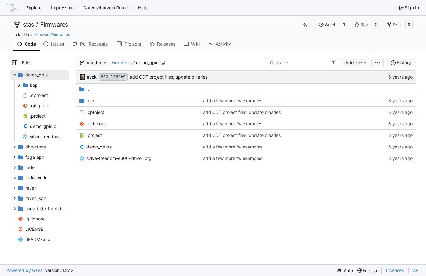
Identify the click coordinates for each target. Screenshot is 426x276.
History (404, 62)
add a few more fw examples (232, 100)
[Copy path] (163, 63)
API (416, 270)
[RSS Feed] (305, 24)
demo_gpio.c (99, 146)
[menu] (377, 62)
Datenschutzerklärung (105, 7)
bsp (90, 100)
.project (94, 135)
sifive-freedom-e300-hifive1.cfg (119, 158)
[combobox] (302, 62)
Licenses (395, 270)
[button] (327, 24)
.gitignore (96, 123)
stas (28, 25)
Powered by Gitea (24, 270)
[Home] (12, 7)
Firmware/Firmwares (52, 34)
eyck (92, 77)
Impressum (62, 7)
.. (87, 89)
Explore (33, 7)
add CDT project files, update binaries (168, 77)
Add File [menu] (354, 62)
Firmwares (54, 25)
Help (143, 7)
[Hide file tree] (14, 62)
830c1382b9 (113, 77)
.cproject (95, 112)
